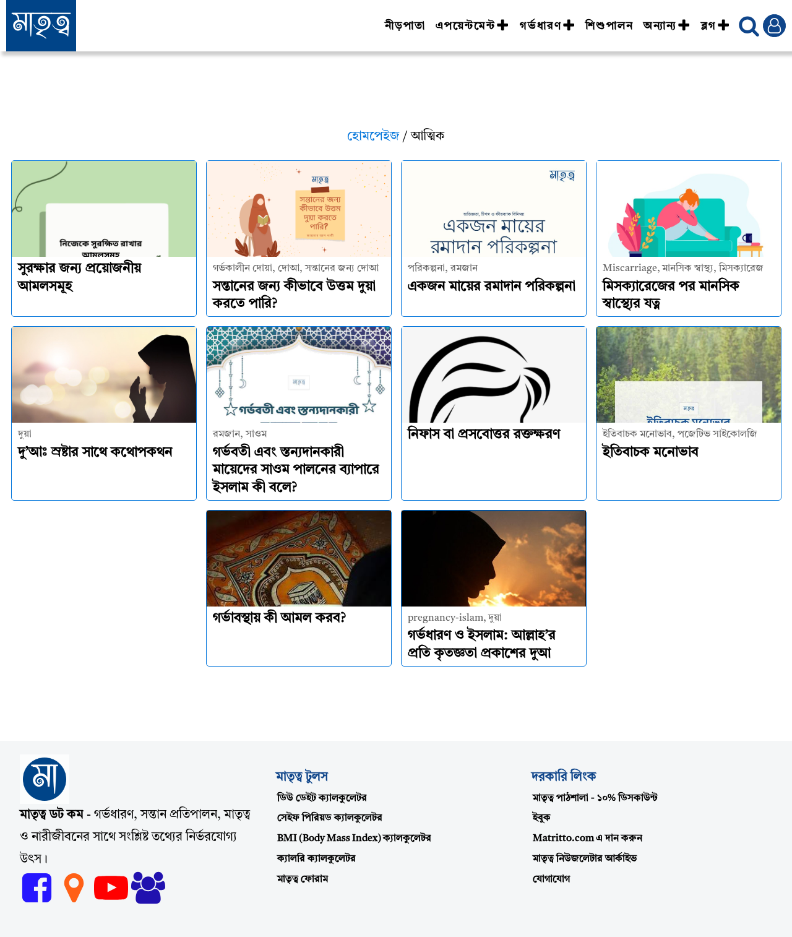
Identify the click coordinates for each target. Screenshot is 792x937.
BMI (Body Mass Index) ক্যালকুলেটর (354, 839)
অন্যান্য (660, 26)
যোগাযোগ (551, 879)
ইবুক (542, 818)
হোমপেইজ (373, 137)
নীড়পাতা (405, 26)
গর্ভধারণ (541, 26)
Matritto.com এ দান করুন (587, 839)
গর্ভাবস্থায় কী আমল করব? (279, 618)
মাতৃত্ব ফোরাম (302, 879)
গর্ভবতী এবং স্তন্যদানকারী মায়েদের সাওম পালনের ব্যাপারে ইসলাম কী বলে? (296, 470)
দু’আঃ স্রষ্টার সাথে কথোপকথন (95, 452)
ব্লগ (709, 26)
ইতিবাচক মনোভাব (651, 452)
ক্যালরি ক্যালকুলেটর (316, 859)
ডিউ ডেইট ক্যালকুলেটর (322, 798)
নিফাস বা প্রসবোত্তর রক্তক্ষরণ (484, 434)
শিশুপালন (609, 26)
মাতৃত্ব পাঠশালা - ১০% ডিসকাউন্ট (595, 798)
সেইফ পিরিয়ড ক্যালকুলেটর (329, 818)
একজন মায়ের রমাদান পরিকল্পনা (491, 286)
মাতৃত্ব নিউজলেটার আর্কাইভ (585, 859)
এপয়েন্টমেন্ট (466, 26)
